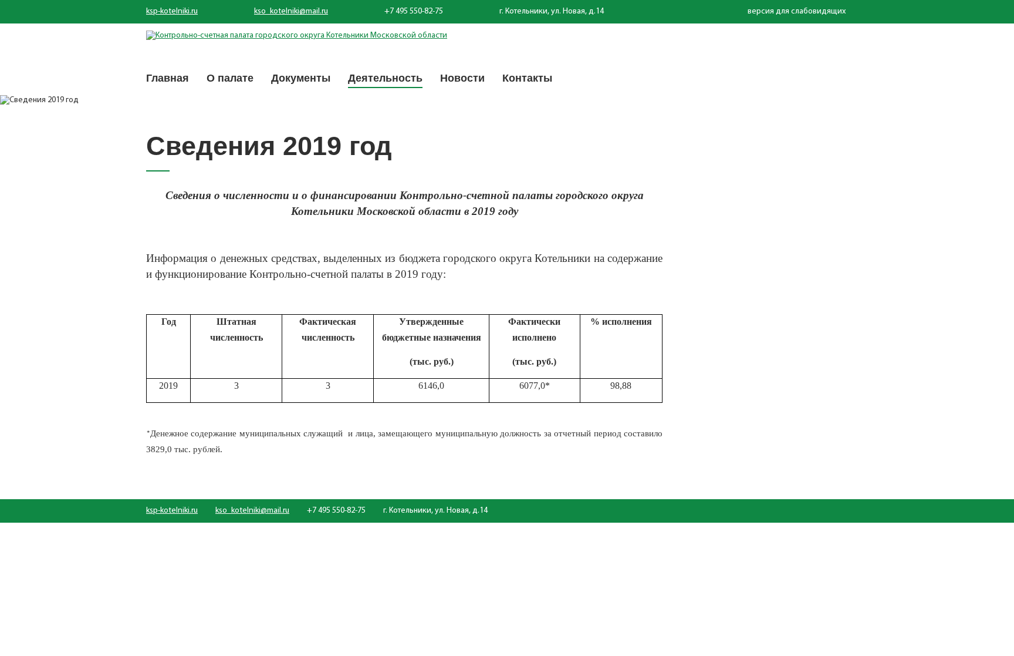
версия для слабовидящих (797, 11)
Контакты (527, 78)
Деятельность (385, 78)
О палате (230, 78)
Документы (300, 78)
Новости (462, 78)
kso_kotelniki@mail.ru (291, 11)
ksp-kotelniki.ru (172, 11)
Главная (167, 78)
